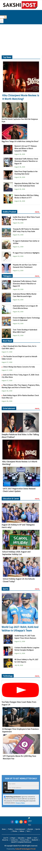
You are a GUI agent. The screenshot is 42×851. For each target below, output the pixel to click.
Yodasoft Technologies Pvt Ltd (25, 849)
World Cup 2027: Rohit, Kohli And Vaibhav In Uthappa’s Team (20, 628)
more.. (37, 212)
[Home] (20, 5)
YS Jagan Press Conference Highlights (26, 253)
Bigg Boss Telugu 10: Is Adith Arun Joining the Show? (20, 141)
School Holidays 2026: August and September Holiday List (16, 553)
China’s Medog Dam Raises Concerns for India (19, 367)
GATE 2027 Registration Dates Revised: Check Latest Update (19, 489)
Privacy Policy (20, 803)
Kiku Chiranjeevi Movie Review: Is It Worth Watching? (20, 97)
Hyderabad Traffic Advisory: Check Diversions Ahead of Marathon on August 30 (26, 161)
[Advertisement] (21, 40)
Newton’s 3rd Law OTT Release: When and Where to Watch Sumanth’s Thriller (25, 148)
